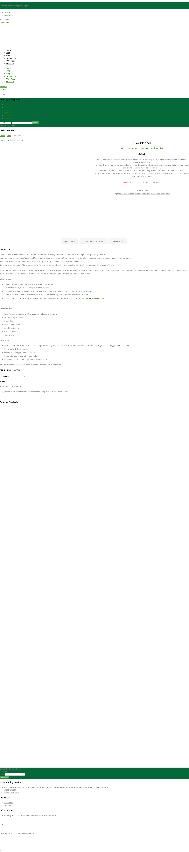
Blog (8, 55)
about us (15, 815)
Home (8, 50)
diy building (155, 193)
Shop (8, 52)
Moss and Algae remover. (94, 298)
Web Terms (44, 815)
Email (2, 774)
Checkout (8, 15)
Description (69, 241)
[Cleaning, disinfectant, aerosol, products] (13, 33)
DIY (5, 110)
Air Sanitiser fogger (129, 148)
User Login (4, 22)
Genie (6, 113)
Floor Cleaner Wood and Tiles (150, 148)
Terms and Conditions (28, 815)
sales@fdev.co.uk (11, 793)
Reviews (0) (118, 241)
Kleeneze (8, 118)
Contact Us (11, 58)
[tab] (70, 241)
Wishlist (7, 12)
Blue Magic (9, 107)
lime (163, 193)
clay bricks (129, 193)
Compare (156, 182)
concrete (146, 193)
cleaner (138, 193)
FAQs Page (10, 61)
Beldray (7, 104)
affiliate (52, 815)
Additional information (94, 241)
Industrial (8, 115)
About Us (10, 63)
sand (168, 193)
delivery (7, 815)
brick (121, 193)
